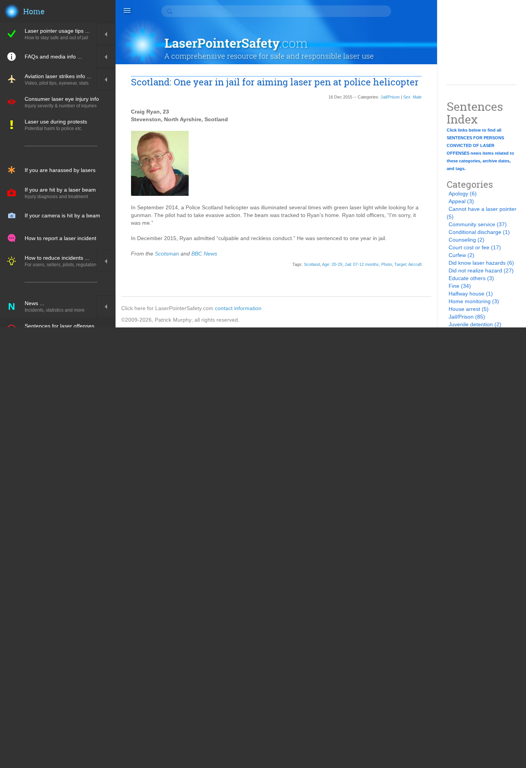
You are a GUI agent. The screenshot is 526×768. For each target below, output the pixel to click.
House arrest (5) (469, 309)
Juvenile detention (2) (475, 324)
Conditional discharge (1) (479, 232)
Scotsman (167, 253)
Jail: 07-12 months (362, 264)
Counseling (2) (466, 240)
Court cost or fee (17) (475, 247)
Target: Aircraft (408, 264)
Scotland (312, 264)
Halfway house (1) (471, 294)
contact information (238, 308)
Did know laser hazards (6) (481, 263)
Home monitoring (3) (474, 301)
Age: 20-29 (332, 264)
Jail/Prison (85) (467, 317)
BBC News (204, 253)
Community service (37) (478, 224)
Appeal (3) (461, 201)
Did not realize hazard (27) (481, 270)
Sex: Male (412, 97)
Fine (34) (460, 286)
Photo (386, 264)
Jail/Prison (390, 97)
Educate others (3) (471, 278)
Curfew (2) (461, 255)
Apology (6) (463, 193)
